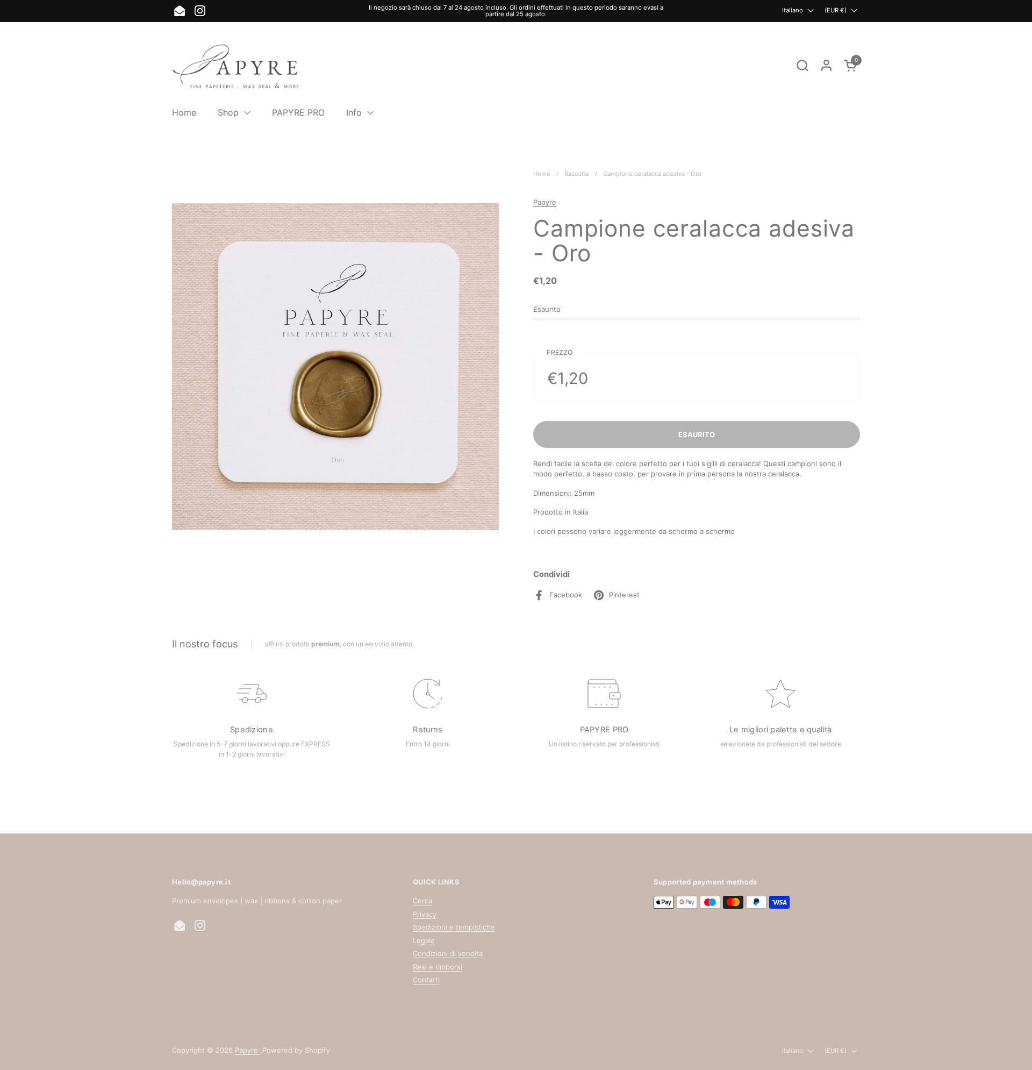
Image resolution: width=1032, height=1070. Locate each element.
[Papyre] (237, 65)
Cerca (422, 900)
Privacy (424, 914)
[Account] (826, 65)
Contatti (426, 979)
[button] (802, 65)
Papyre (544, 202)
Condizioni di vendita (448, 953)
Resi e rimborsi (437, 966)
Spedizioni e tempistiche (454, 927)
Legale (424, 940)
